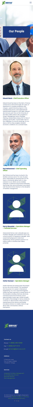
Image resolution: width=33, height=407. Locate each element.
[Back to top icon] (16, 391)
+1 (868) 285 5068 (15, 343)
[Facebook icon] (14, 401)
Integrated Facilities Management (14, 373)
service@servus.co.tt (16, 349)
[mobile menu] (30, 2)
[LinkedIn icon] (18, 401)
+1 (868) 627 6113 (13, 346)
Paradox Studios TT (18, 396)
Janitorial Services (9, 376)
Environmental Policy (19, 398)
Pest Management (9, 378)
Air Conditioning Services (11, 375)
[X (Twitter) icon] (16, 401)
